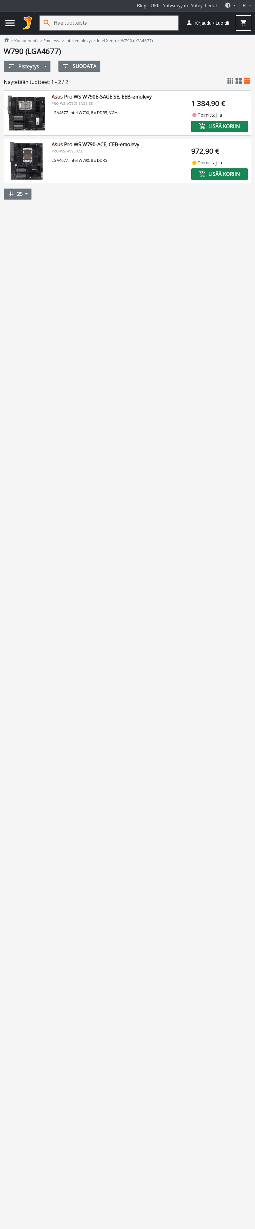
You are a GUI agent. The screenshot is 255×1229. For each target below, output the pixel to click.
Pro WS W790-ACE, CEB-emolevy (95, 144)
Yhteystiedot (204, 5)
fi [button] (245, 5)
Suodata (79, 66)
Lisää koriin (219, 126)
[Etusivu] (27, 23)
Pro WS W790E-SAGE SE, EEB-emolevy (102, 96)
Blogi (142, 5)
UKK (155, 5)
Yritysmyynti (175, 5)
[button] (230, 5)
